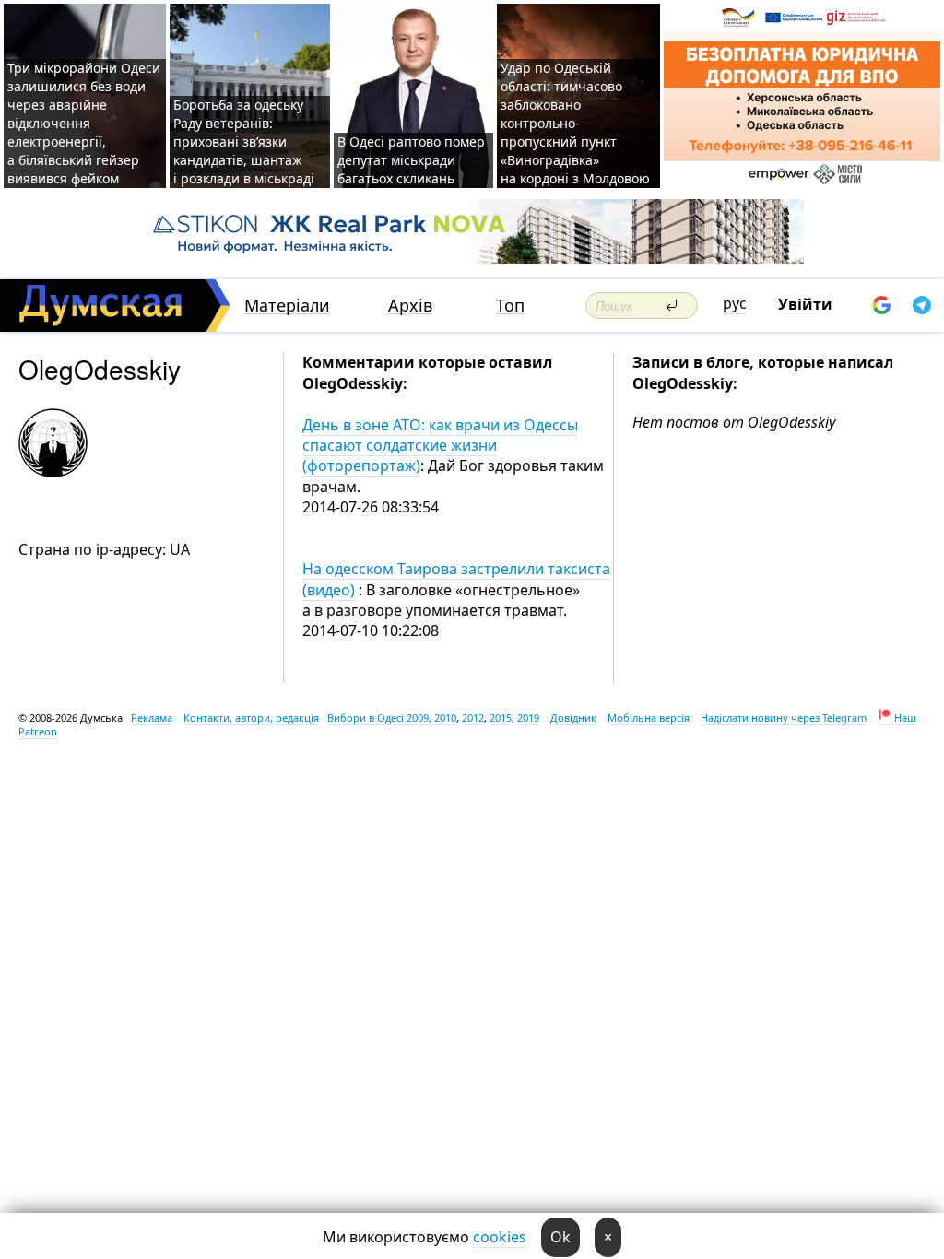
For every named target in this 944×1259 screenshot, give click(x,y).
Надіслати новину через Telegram (784, 717)
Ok (560, 1237)
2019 (528, 717)
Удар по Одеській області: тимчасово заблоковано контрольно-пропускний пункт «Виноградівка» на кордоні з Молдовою (575, 123)
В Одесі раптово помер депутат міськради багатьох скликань (411, 160)
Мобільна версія (649, 717)
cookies (499, 1237)
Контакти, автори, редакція (251, 717)
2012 (473, 717)
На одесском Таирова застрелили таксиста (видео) (456, 579)
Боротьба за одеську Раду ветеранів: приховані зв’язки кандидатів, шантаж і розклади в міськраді (243, 141)
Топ (510, 305)
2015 (501, 717)
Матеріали (287, 305)
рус (735, 303)
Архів (410, 305)
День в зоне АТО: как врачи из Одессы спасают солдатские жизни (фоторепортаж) (440, 446)
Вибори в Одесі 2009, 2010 (391, 717)
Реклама (151, 717)
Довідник (573, 717)
